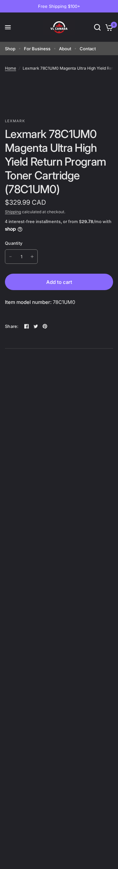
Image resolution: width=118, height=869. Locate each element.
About (65, 48)
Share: (12, 326)
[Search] (97, 27)
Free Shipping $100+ (59, 6)
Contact (88, 48)
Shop (10, 48)
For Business (37, 48)
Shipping (13, 211)
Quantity (13, 243)
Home (10, 68)
